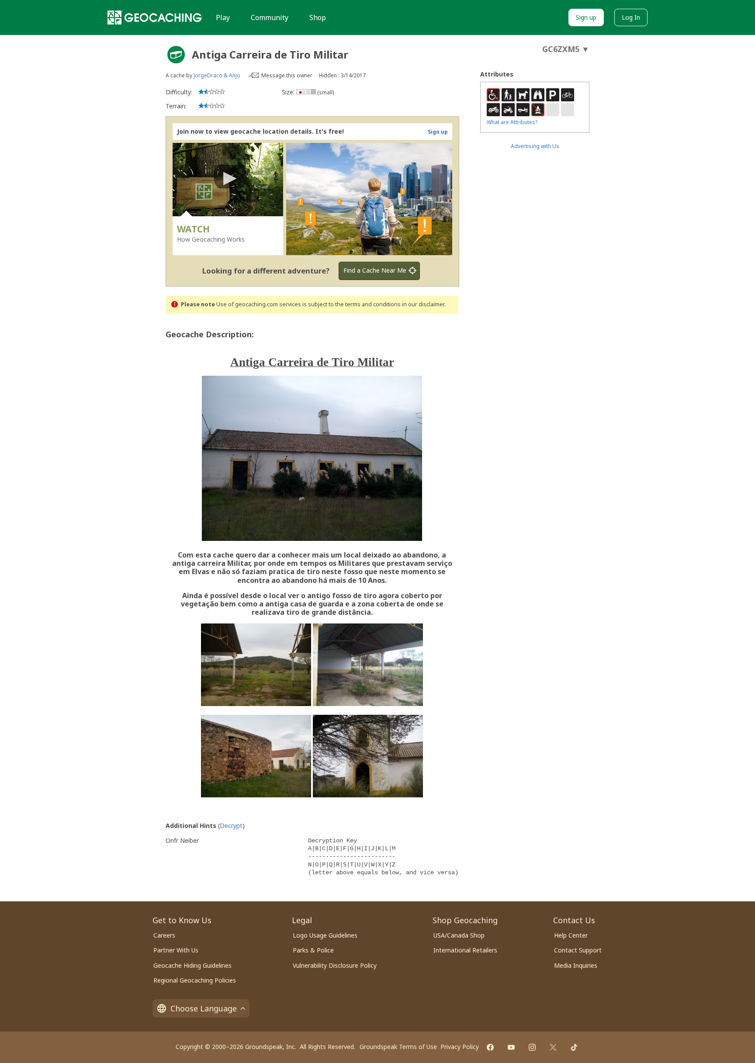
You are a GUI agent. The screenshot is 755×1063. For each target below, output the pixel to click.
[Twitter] (553, 1047)
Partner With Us (175, 950)
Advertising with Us (535, 146)
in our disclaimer (423, 304)
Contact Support (578, 950)
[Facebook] (490, 1047)
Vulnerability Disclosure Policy (335, 965)
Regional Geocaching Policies (194, 980)
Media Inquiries (575, 965)
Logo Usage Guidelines (325, 935)
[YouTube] (511, 1047)
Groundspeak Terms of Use (398, 1046)
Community (269, 17)
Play (223, 17)
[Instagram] (532, 1047)
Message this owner (286, 75)
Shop (317, 17)
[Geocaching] (154, 17)
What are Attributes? (512, 122)
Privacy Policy (459, 1046)
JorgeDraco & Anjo (217, 75)
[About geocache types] (176, 54)
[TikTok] (574, 1047)
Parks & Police (313, 950)
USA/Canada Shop (459, 935)
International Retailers (465, 950)
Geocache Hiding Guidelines (192, 965)
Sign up (586, 17)
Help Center (571, 935)
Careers (164, 935)
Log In (631, 17)
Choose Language (203, 1008)
